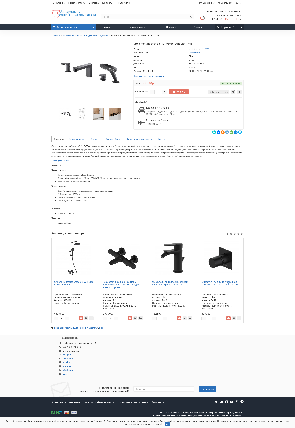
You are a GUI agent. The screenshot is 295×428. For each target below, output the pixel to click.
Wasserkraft (92, 328)
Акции (106, 27)
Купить (181, 91)
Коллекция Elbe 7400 (60, 161)
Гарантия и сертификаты (139, 139)
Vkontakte (68, 358)
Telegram (67, 354)
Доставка (94, 3)
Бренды (197, 27)
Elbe (101, 328)
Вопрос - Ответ (114, 138)
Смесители (68, 35)
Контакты (107, 3)
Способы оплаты (76, 3)
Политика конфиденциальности (100, 402)
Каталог (66, 27)
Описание (59, 139)
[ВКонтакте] (218, 132)
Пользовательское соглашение (133, 402)
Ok (167, 424)
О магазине (59, 3)
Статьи (162, 138)
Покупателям (123, 3)
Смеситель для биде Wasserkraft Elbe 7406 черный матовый (170, 283)
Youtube (67, 366)
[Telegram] (227, 132)
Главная (55, 35)
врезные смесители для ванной (70, 328)
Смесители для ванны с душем (92, 35)
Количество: (141, 91)
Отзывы (95, 138)
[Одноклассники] (223, 132)
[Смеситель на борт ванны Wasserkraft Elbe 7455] (65, 114)
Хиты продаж (137, 27)
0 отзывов (205, 48)
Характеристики (77, 139)
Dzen (65, 374)
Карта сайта (157, 402)
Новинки (171, 27)
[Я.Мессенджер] (214, 132)
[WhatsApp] (231, 132)
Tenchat (67, 362)
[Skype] (240, 132)
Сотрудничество (73, 402)
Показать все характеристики (148, 76)
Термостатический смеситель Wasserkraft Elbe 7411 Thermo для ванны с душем (121, 285)
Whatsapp (68, 370)
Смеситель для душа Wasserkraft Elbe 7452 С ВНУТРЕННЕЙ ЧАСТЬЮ (220, 283)
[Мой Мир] (236, 132)
